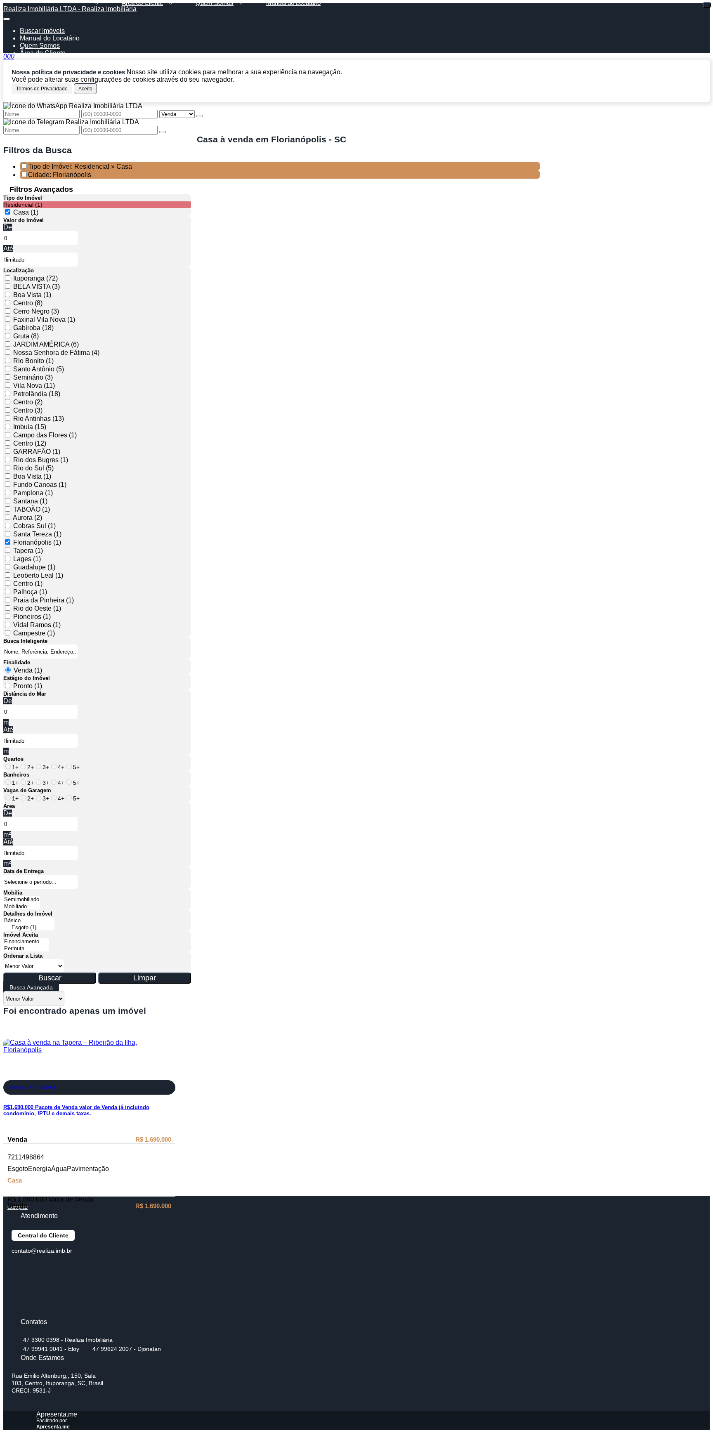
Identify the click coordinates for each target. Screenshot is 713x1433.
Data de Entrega (23, 871)
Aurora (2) (27, 517)
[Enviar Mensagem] (162, 132)
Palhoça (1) (30, 591)
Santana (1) (30, 501)
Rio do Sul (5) (33, 468)
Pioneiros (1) (32, 616)
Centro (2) (27, 402)
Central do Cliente (43, 1235)
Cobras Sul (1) (34, 525)
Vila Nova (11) (34, 385)
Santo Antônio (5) (38, 369)
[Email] (19, 1296)
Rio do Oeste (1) (37, 608)
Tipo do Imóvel (22, 198)
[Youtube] (19, 1282)
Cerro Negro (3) (36, 311)
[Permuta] (26, 948)
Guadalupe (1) (34, 567)
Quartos (13, 759)
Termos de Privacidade (42, 89)
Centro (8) (27, 303)
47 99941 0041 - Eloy (51, 1349)
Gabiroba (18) (33, 327)
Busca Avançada (31, 987)
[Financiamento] (26, 941)
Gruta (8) (26, 336)
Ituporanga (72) (35, 278)
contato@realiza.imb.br (42, 1250)
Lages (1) (27, 558)
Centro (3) (27, 410)
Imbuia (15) (29, 426)
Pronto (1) (27, 685)
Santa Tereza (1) (37, 534)
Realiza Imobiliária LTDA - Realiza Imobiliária (70, 8)
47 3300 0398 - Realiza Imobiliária (68, 1339)
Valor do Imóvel (23, 220)
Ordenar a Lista (22, 956)
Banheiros (16, 775)
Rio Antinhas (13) (38, 418)
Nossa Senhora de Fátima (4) (56, 352)
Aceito (85, 89)
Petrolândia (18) (36, 393)
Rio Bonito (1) (33, 360)
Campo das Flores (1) (45, 435)
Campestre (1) (34, 633)
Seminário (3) (33, 377)
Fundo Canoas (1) (39, 484)
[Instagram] (19, 1311)
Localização (18, 270)
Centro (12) (29, 443)
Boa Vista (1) (32, 294)
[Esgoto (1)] (28, 927)
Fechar (707, 5)
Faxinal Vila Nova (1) (44, 319)
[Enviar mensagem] (199, 116)
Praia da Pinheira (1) (43, 600)
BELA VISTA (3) (36, 286)
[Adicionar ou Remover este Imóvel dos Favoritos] (9, 1074)
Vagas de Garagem (27, 790)
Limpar (144, 978)
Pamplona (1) (33, 492)
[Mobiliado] (21, 906)
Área (9, 806)
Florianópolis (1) (37, 542)
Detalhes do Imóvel (27, 914)
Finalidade (16, 662)
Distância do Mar (24, 694)
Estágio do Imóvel (26, 678)
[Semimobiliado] (21, 899)
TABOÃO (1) (31, 509)
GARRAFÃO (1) (36, 451)
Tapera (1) (28, 550)
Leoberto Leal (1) (38, 575)
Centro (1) (27, 583)
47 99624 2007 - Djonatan (126, 1349)
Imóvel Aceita (20, 935)
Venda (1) (28, 670)
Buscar (49, 978)
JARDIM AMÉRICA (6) (46, 344)
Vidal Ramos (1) (37, 624)
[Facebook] (19, 1268)
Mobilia (12, 893)
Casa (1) (25, 212)
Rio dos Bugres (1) (40, 459)
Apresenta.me (56, 1414)
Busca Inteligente (25, 641)
